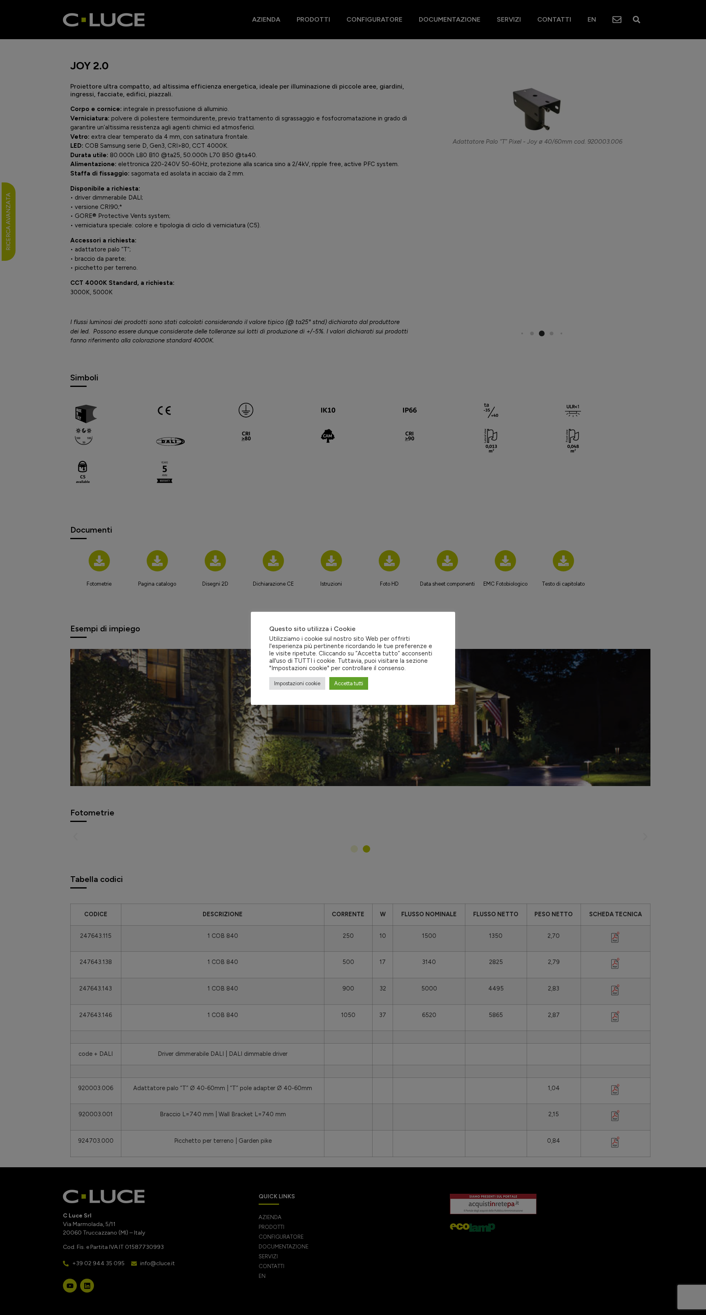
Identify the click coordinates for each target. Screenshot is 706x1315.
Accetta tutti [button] (348, 683)
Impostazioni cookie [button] (297, 683)
